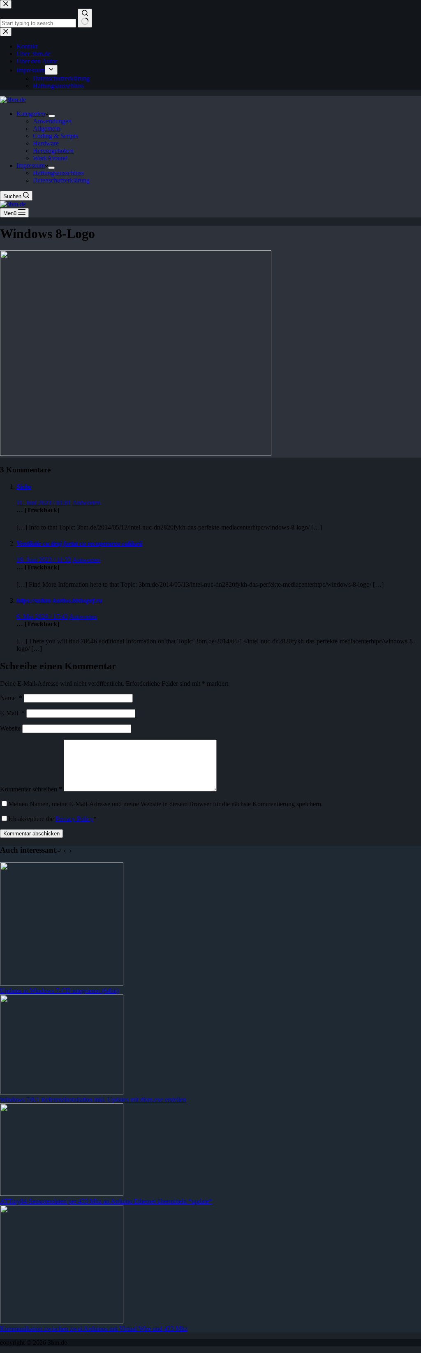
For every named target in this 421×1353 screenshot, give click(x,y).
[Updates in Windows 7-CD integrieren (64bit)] (61, 983)
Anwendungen (52, 121)
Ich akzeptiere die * (52, 818)
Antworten (86, 502)
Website (10, 728)
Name (11, 697)
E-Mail (12, 713)
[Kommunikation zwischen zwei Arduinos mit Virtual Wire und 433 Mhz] (61, 1321)
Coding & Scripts (55, 135)
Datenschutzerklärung (61, 180)
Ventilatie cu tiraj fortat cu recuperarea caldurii (79, 543)
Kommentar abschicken (31, 833)
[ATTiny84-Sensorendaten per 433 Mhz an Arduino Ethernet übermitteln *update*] (61, 1193)
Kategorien (30, 113)
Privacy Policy (74, 818)
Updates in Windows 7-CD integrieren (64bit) (59, 990)
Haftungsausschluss (58, 172)
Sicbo (23, 486)
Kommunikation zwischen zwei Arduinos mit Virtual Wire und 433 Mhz (93, 1328)
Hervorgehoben (53, 150)
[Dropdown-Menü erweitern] (52, 116)
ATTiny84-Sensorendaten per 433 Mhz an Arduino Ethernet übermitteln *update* (106, 1201)
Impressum (30, 165)
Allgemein (46, 128)
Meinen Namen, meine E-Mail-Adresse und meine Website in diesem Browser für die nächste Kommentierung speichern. (165, 803)
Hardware (46, 143)
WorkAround (50, 158)
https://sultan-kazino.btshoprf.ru (59, 600)
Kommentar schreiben (31, 789)
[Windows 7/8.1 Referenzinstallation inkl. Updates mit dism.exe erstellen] (61, 1092)
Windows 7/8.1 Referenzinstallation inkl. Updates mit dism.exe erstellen (93, 1099)
